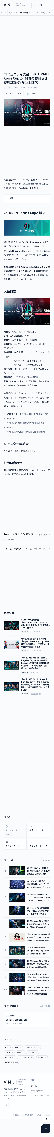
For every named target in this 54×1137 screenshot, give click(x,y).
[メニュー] (47, 5)
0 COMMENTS (34, 87)
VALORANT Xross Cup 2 (35, 183)
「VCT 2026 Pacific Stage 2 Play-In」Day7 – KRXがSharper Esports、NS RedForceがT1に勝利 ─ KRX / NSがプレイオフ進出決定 (35, 684)
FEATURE (32, 1052)
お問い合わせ (37, 1090)
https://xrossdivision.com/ (34, 413)
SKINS (42, 1057)
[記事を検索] (34, 5)
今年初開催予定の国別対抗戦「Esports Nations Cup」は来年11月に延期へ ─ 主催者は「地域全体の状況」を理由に (35, 642)
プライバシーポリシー (40, 1097)
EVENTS (7, 87)
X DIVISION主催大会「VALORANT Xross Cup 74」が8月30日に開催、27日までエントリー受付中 (35, 623)
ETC (8, 1047)
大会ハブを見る (45, 1006)
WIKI (20, 1052)
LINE (20, 94)
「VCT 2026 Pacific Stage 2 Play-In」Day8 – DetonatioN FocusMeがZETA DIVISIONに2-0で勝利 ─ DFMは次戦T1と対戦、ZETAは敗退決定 (35, 663)
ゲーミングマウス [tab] (13, 548)
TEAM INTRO (32, 1047)
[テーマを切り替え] (41, 5)
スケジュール (46, 13)
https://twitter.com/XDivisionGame (25, 422)
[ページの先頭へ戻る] (46, 1118)
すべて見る (43, 535)
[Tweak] (45, 1128)
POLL (18, 1047)
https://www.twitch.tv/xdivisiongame (26, 431)
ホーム (34, 1085)
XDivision (13, 254)
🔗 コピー (31, 94)
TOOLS (9, 1052)
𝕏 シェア (9, 94)
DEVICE (9, 1057)
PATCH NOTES (26, 1057)
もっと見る (46, 860)
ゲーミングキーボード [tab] (35, 548)
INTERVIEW (11, 1062)
